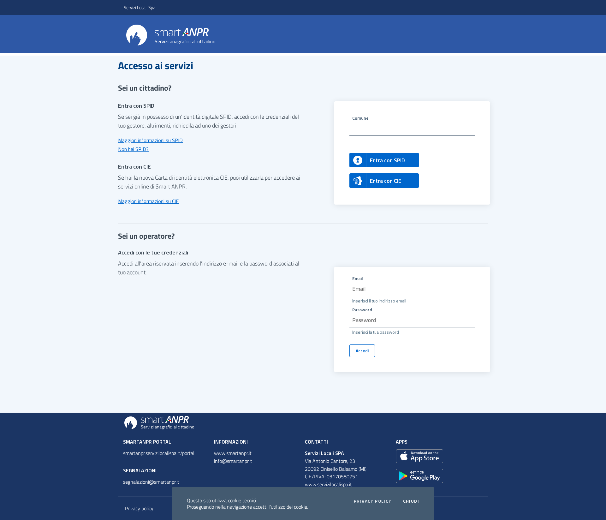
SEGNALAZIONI (140, 470)
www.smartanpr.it (233, 453)
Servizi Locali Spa (139, 7)
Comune (360, 118)
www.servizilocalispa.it (328, 484)
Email (357, 278)
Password (362, 309)
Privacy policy (139, 508)
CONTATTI (316, 441)
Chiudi (411, 501)
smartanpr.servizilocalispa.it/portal (158, 453)
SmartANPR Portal (147, 441)
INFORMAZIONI (231, 441)
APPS (401, 441)
